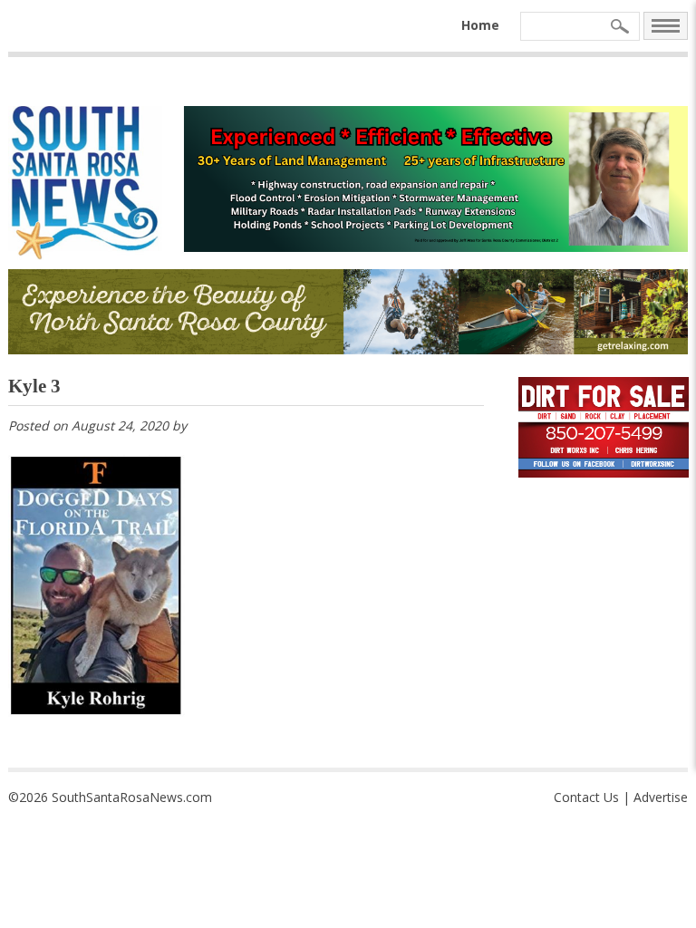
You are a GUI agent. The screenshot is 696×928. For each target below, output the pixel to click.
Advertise (660, 797)
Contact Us (586, 797)
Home (480, 25)
